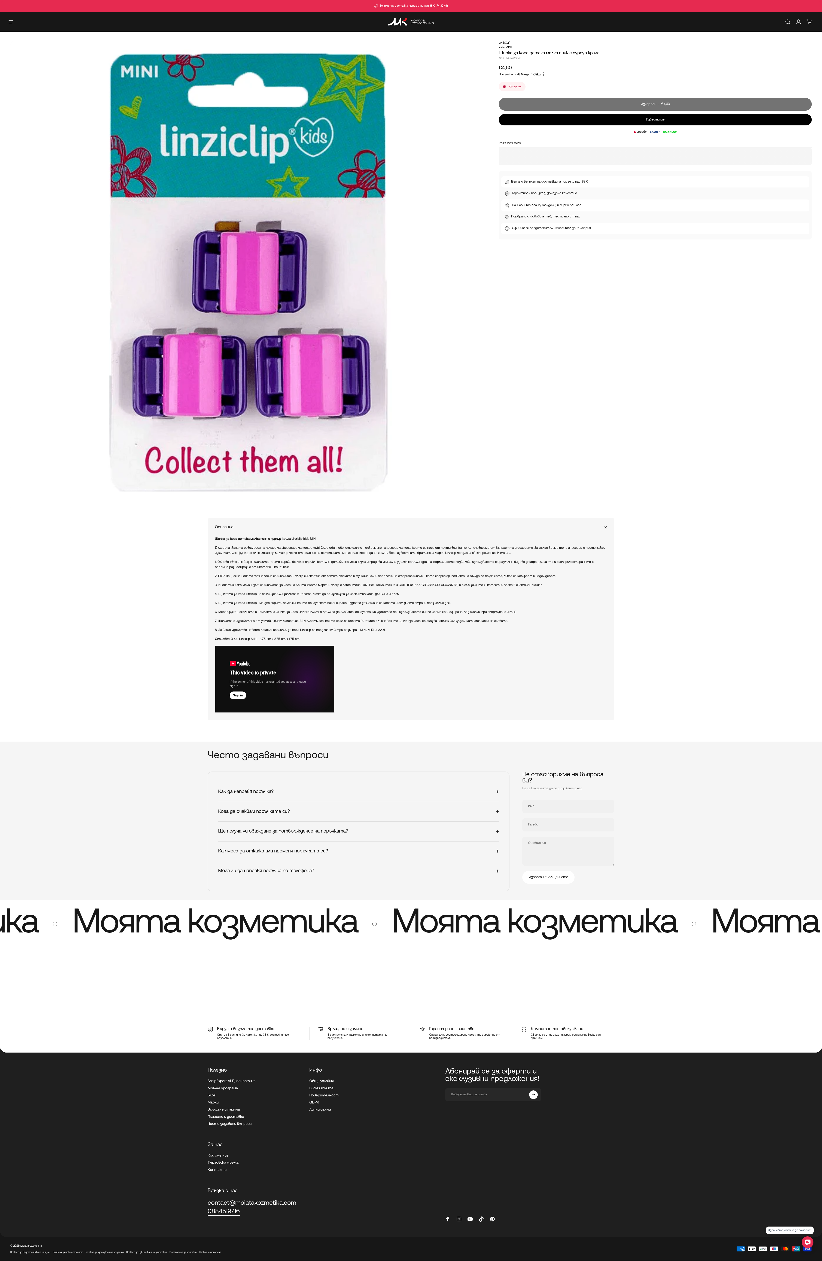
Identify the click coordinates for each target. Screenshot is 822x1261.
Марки (213, 1102)
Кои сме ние (218, 1155)
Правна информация (210, 1252)
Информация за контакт (183, 1252)
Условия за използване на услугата (105, 1252)
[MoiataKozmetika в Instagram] (459, 1219)
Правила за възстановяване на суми (30, 1252)
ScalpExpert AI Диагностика (232, 1081)
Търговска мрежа (223, 1162)
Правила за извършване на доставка (146, 1252)
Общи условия (321, 1081)
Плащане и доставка (226, 1117)
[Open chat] (807, 1242)
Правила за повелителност (68, 1252)
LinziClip (505, 43)
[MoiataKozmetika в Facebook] (447, 1219)
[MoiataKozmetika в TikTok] (481, 1219)
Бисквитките (321, 1088)
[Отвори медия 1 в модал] (245, 275)
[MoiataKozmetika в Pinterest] (492, 1219)
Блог (212, 1095)
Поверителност (324, 1095)
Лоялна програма (223, 1088)
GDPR (314, 1102)
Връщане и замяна (224, 1109)
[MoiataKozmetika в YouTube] (470, 1219)
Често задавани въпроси (230, 1124)
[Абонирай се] (533, 1094)
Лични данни (320, 1109)
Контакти (217, 1170)
